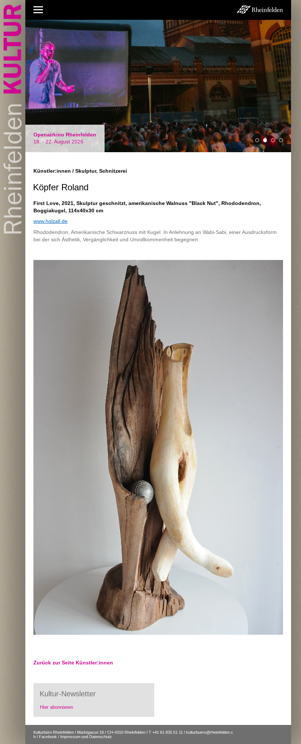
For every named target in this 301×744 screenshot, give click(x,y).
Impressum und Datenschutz (86, 736)
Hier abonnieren (56, 707)
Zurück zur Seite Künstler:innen (73, 663)
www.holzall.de (50, 221)
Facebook (48, 736)
